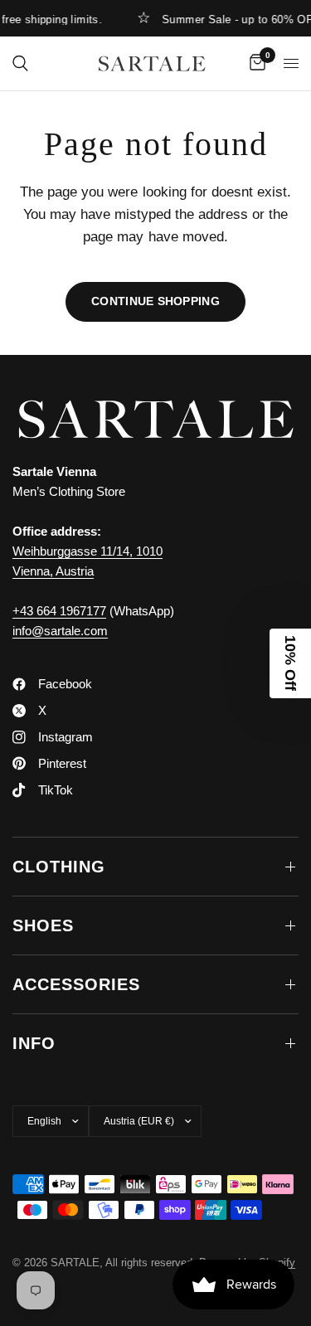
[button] (290, 663)
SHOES (43, 925)
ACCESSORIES (76, 984)
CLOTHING (58, 866)
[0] (254, 63)
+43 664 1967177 (59, 611)
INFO (34, 1043)
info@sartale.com (60, 631)
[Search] (20, 63)
